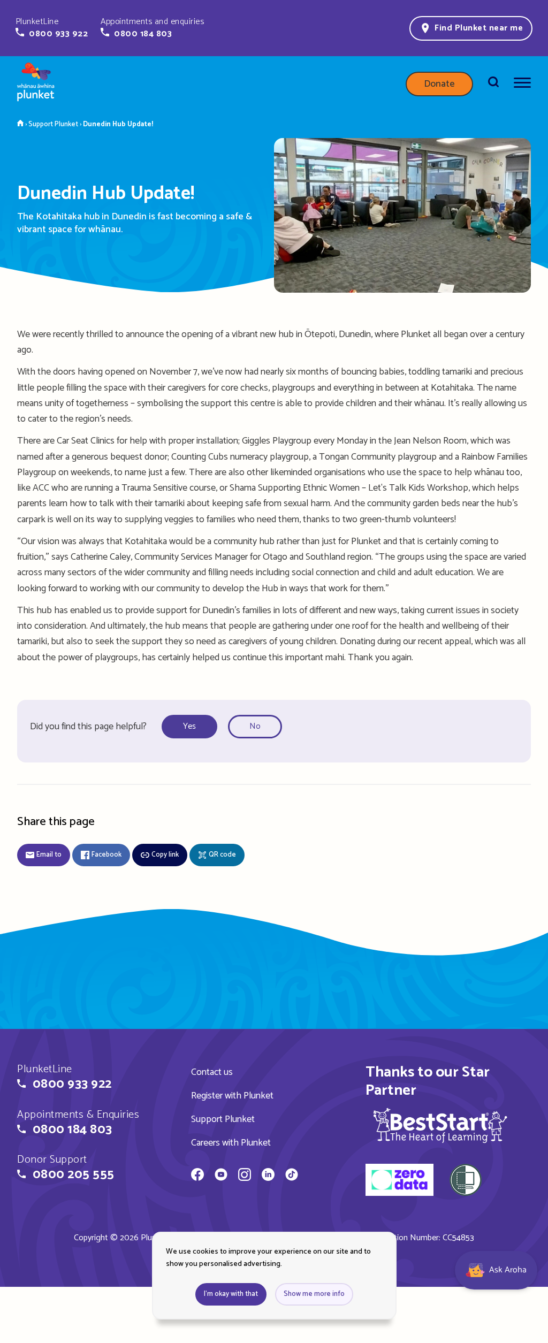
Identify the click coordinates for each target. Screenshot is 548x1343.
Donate (439, 84)
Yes (189, 726)
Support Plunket (223, 1119)
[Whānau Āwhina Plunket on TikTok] (291, 1176)
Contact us (212, 1072)
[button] (52, 28)
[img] (440, 1125)
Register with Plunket (232, 1096)
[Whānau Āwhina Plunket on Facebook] (197, 1176)
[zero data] (399, 1181)
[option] (192, 727)
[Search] (493, 84)
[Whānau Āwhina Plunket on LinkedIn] (268, 1176)
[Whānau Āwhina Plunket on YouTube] (221, 1176)
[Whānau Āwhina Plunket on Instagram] (244, 1176)
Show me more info (314, 1294)
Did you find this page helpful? (88, 727)
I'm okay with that (231, 1294)
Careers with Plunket (231, 1143)
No (255, 726)
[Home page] (36, 84)
